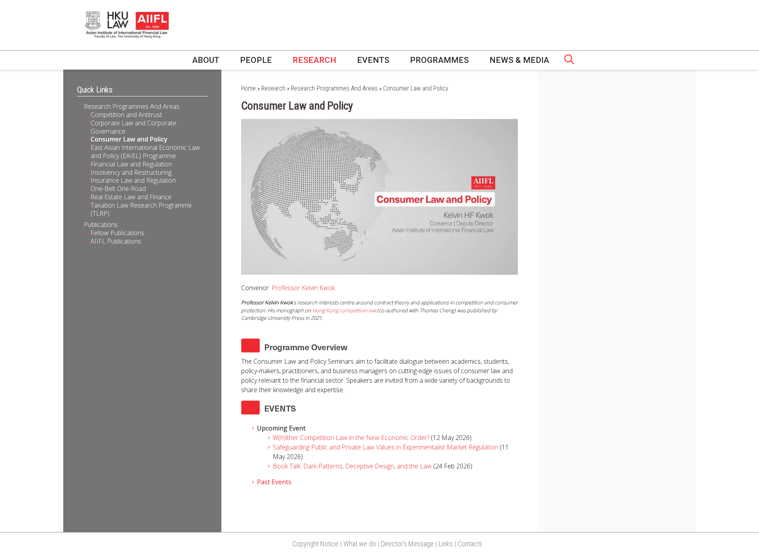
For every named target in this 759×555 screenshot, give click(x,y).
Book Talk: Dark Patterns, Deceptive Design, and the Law (352, 466)
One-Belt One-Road (118, 188)
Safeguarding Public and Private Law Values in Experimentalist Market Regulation (386, 447)
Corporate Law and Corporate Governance (133, 127)
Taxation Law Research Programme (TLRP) (141, 209)
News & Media (519, 60)
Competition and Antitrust (126, 114)
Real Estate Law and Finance (131, 197)
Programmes (439, 60)
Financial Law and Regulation (131, 164)
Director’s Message (407, 544)
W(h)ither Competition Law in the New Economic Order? (352, 437)
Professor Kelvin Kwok (303, 287)
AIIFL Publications (116, 241)
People (256, 60)
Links (446, 544)
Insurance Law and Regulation (133, 180)
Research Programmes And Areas (131, 106)
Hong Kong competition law (344, 310)
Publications (101, 224)
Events (373, 60)
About (205, 60)
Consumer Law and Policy (129, 139)
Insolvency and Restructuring (131, 172)
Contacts (470, 544)
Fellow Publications (117, 232)
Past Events (274, 482)
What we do (360, 544)
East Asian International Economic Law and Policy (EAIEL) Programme (145, 151)
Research (314, 60)
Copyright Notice (315, 544)
